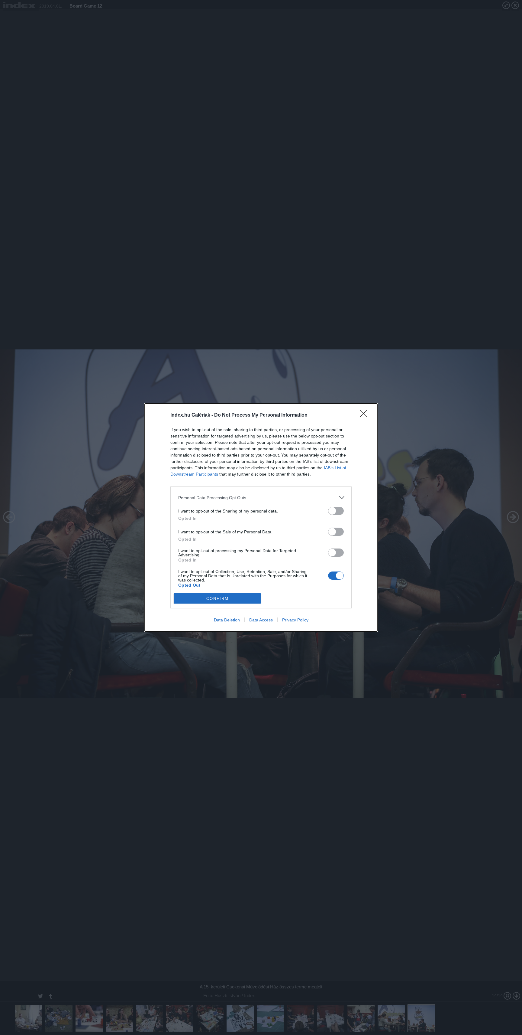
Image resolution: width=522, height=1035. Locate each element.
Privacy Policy (295, 619)
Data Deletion (227, 619)
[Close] (365, 415)
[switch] (336, 511)
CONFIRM (217, 598)
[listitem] (261, 497)
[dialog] (261, 517)
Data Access (261, 619)
